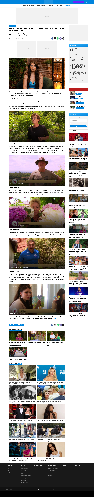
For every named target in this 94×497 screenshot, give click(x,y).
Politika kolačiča (61, 489)
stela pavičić (20, 324)
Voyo (8, 473)
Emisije (32, 2)
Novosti (25, 2)
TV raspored (39, 2)
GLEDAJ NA (76, 2)
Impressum (34, 489)
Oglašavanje (55, 489)
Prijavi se (78, 126)
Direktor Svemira (24, 482)
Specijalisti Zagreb (25, 472)
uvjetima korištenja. (80, 123)
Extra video (48, 2)
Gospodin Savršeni (40, 5)
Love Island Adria (24, 468)
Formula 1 (23, 484)
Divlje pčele (50, 5)
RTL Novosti (73, 114)
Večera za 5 (68, 5)
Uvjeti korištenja (40, 489)
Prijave (62, 2)
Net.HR (56, 2)
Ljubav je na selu (59, 5)
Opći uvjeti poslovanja (82, 489)
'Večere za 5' (27, 91)
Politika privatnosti (48, 489)
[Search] (86, 2)
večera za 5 (12, 324)
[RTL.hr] (10, 2)
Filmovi (8, 470)
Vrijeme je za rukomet (28, 5)
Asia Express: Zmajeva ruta (26, 476)
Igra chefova (23, 470)
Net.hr (20, 363)
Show (71, 89)
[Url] (63, 38)
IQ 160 (22, 473)
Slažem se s (77, 123)
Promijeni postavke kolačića (72, 489)
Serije (8, 468)
